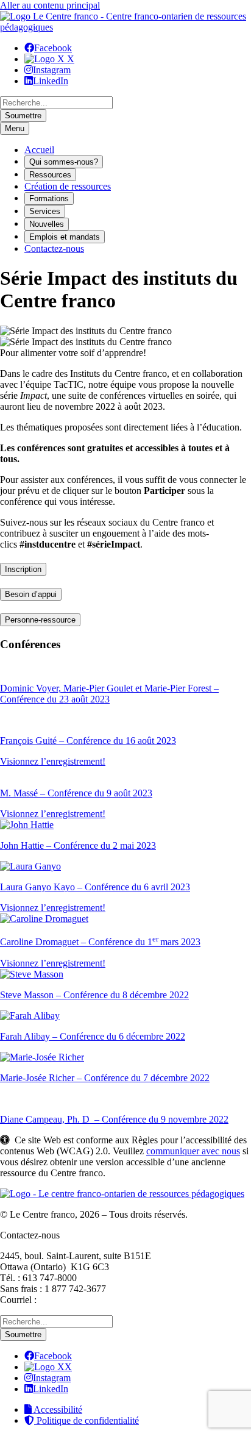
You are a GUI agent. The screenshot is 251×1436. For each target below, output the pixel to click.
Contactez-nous (54, 248)
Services (44, 211)
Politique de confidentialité (86, 1420)
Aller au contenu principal (50, 5)
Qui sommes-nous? (63, 161)
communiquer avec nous (193, 1151)
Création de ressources (67, 186)
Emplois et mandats (64, 236)
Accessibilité (57, 1409)
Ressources (50, 174)
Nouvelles (46, 224)
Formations (49, 198)
